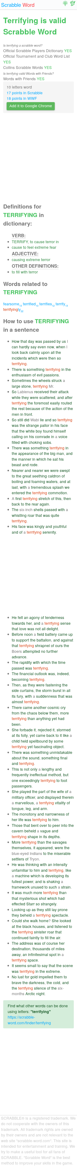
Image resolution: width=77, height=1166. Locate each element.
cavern (17, 830)
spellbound (38, 741)
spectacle (60, 915)
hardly (24, 346)
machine (22, 875)
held (24, 741)
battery (51, 634)
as (25, 684)
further (52, 651)
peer (56, 825)
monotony (27, 814)
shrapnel (42, 645)
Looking (18, 909)
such (53, 887)
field (40, 634)
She (15, 729)
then (52, 358)
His (14, 526)
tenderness (54, 617)
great (26, 476)
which (33, 358)
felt (20, 617)
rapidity (25, 662)
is (24, 369)
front (28, 414)
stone (26, 386)
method (54, 774)
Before (17, 634)
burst (57, 690)
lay (54, 909)
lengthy (48, 769)
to (31, 241)
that (24, 341)
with (24, 271)
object (58, 746)
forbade (26, 729)
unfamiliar (20, 870)
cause (39, 241)
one (15, 780)
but (65, 774)
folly (24, 735)
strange (32, 425)
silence (40, 988)
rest (21, 408)
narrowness (55, 814)
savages (59, 842)
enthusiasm (21, 374)
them (53, 713)
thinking (32, 864)
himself (60, 431)
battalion (44, 640)
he (49, 459)
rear (35, 504)
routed (66, 403)
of (34, 374)
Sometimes (21, 380)
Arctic (30, 993)
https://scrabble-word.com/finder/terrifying (29, 1019)
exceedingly (29, 780)
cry (63, 707)
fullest (17, 881)
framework (21, 887)
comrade (42, 436)
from (15, 713)
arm (43, 808)
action (57, 408)
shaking (53, 881)
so (59, 358)
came (62, 634)
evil (40, 374)
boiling (17, 481)
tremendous (41, 487)
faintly (35, 937)
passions (51, 374)
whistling (19, 515)
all (53, 352)
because (33, 408)
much (27, 892)
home (44, 920)
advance (19, 656)
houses (39, 926)
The (15, 509)
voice (62, 436)
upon (45, 352)
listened (61, 926)
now (50, 346)
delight (52, 628)
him (55, 819)
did (26, 419)
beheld (30, 830)
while (16, 397)
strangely (48, 903)
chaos (32, 713)
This (15, 769)
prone (63, 909)
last (15, 487)
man (60, 453)
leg (28, 808)
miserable (62, 853)
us (64, 341)
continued (20, 937)
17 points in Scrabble (25, 92)
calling (17, 436)
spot (52, 954)
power (28, 881)
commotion (57, 492)
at (68, 481)
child (16, 741)
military (18, 797)
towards (18, 623)
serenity (49, 532)
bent (34, 825)
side (15, 690)
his (57, 425)
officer (30, 797)
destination (21, 948)
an (26, 617)
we (46, 470)
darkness (36, 982)
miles (60, 948)
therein (68, 797)
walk (34, 920)
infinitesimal (38, 954)
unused (37, 887)
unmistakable (61, 752)
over (43, 825)
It (13, 892)
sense (65, 623)
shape (33, 836)
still (20, 419)
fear (53, 247)
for (27, 976)
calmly (34, 352)
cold (56, 982)
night (40, 993)
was (38, 341)
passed (49, 341)
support (22, 640)
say (34, 346)
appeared (44, 847)
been (16, 724)
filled (16, 442)
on (26, 436)
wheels (44, 380)
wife (60, 791)
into (64, 825)
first (18, 498)
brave (16, 982)
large (16, 386)
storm (47, 690)
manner (24, 459)
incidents (19, 358)
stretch (44, 498)
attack (63, 391)
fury (20, 696)
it (35, 729)
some (58, 741)
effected (18, 903)
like (66, 735)
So (14, 391)
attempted (31, 651)
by (59, 341)
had (61, 718)
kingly (39, 526)
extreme (42, 247)
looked (65, 920)
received (41, 391)
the (58, 352)
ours (59, 645)
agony (34, 617)
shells (38, 509)
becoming (20, 679)
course (52, 943)
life (20, 819)
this (58, 498)
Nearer (18, 470)
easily (55, 403)
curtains (27, 690)
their (53, 391)
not (38, 628)
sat (55, 459)
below (43, 713)
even (42, 346)
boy (39, 431)
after (69, 397)
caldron (54, 476)
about (16, 757)
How (15, 341)
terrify (62, 303)
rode (33, 464)
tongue (18, 808)
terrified (30, 303)
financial (26, 673)
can (15, 346)
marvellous (24, 802)
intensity (60, 864)
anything (43, 718)
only (33, 769)
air (58, 937)
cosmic (53, 707)
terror (50, 241)
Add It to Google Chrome (30, 106)
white (30, 431)
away (16, 954)
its (14, 696)
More (16, 842)
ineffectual (38, 774)
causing (18, 259)
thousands (41, 948)
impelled (46, 976)
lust (21, 976)
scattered (47, 397)
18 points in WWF (22, 98)
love (22, 628)
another (39, 707)
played (25, 791)
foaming (38, 481)
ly (13, 309)
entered (18, 492)
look (15, 352)
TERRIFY (20, 241)
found (48, 431)
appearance (28, 453)
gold (34, 976)
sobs (47, 442)
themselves (21, 847)
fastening (53, 684)
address (26, 943)
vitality (60, 802)
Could (17, 920)
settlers (18, 859)
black (26, 926)
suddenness (46, 696)
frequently (20, 774)
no (43, 651)
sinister (40, 932)
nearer (37, 470)
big (52, 453)
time (61, 662)
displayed (53, 797)
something (35, 369)
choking (35, 442)
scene (68, 965)
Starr (30, 903)
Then (16, 684)
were (43, 358)
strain (66, 887)
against (67, 640)
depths (54, 836)
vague (45, 830)
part (41, 791)
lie (42, 419)
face (64, 425)
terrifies (47, 303)
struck (57, 380)
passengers (22, 786)
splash (58, 487)
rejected (45, 729)
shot (42, 898)
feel (30, 247)
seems (20, 965)
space (33, 960)
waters (52, 481)
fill (18, 271)
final (63, 757)
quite (55, 515)
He (14, 617)
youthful (60, 526)
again (44, 504)
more (64, 713)
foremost (41, 403)
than (31, 718)
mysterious (28, 898)
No (14, 976)
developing (54, 875)
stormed (64, 729)
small (31, 965)
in (57, 241)
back (24, 352)
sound (34, 757)
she (26, 920)
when (60, 346)
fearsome (12, 303)
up (70, 634)
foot (64, 780)
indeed (63, 673)
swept (65, 470)
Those (17, 825)
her (29, 623)
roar (31, 515)
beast (16, 464)
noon (28, 634)
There (17, 369)
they (25, 397)
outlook (41, 673)
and (60, 397)
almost (17, 701)
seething (39, 476)
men (15, 414)
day (31, 341)
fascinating (43, 746)
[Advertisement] (38, 159)
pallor (44, 425)
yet (54, 718)
